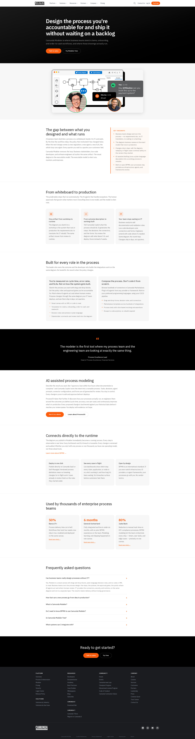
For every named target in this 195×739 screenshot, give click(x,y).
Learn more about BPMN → (56, 453)
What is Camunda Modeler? (56, 604)
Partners (83, 3)
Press (132, 694)
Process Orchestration (43, 680)
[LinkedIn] (143, 728)
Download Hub (72, 705)
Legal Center (40, 691)
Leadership (134, 691)
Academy (70, 682)
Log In (148, 3)
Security (38, 688)
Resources (73, 3)
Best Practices (72, 685)
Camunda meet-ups (105, 682)
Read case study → (55, 539)
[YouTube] (152, 728)
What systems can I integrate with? (60, 625)
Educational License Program (108, 688)
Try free (106, 655)
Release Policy (40, 694)
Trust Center (135, 699)
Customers (134, 685)
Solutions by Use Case (43, 705)
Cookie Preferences (81, 736)
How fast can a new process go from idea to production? (67, 597)
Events (101, 680)
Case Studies (71, 688)
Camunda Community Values (108, 694)
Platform (52, 3)
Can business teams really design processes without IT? (67, 578)
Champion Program (105, 685)
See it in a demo (55, 414)
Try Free (155, 3)
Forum (101, 677)
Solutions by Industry (42, 702)
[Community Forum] (148, 728)
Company (93, 3)
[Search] (134, 3)
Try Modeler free (72, 51)
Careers (133, 680)
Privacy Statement (97, 736)
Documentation (72, 680)
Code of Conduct (104, 691)
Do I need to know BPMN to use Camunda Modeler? (66, 611)
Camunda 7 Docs (72, 714)
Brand (132, 736)
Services (133, 682)
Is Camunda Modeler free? (56, 618)
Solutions (63, 3)
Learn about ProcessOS (76, 414)
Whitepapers (71, 691)
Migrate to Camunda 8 (74, 717)
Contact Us (141, 3)
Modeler (38, 682)
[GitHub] (157, 728)
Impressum (122, 736)
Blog (68, 694)
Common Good (135, 697)
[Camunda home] (39, 3)
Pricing (103, 3)
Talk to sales (53, 51)
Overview (39, 677)
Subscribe (70, 697)
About (133, 677)
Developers (71, 677)
